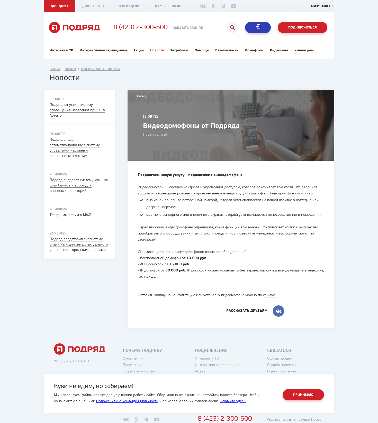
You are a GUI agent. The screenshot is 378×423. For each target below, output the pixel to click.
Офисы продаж (280, 359)
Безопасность (226, 50)
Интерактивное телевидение (103, 50)
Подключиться (302, 27)
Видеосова (279, 50)
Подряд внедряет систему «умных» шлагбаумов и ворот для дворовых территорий (79, 185)
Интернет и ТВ (61, 50)
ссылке (269, 295)
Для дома (59, 6)
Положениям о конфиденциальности (127, 401)
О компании (133, 359)
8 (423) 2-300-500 (140, 28)
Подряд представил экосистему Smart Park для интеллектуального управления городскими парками (79, 244)
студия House (310, 420)
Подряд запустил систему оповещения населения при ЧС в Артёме (77, 110)
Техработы (179, 50)
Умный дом (304, 50)
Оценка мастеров (281, 371)
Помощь (202, 50)
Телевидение (129, 6)
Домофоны (254, 50)
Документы (132, 365)
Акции (138, 50)
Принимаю (303, 395)
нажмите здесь (233, 401)
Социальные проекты (140, 371)
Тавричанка (319, 6)
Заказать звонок (188, 28)
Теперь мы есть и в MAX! (70, 215)
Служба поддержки (283, 365)
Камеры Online (168, 6)
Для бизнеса (93, 6)
